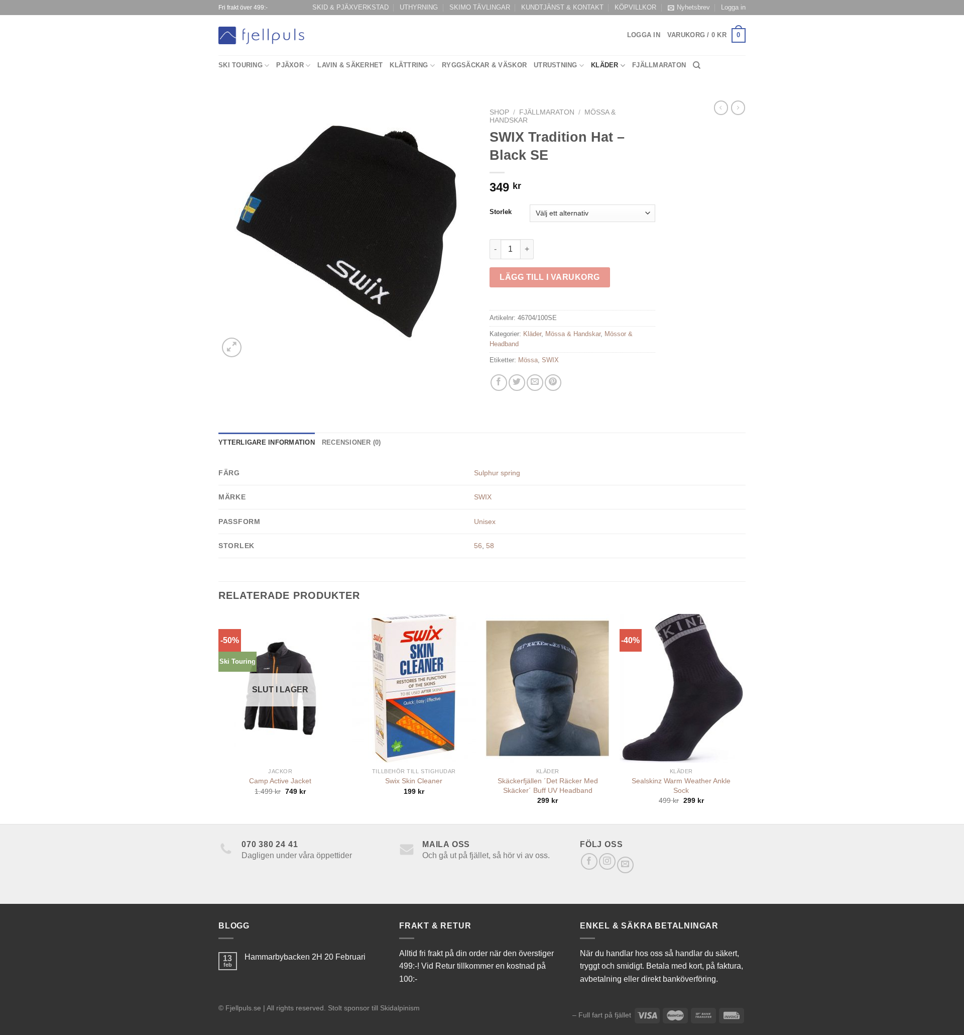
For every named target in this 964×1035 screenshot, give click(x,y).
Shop (499, 112)
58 (490, 546)
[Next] (742, 718)
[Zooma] (232, 347)
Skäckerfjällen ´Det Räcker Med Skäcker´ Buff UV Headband (548, 785)
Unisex (485, 522)
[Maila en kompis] (535, 382)
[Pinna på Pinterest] (553, 382)
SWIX (550, 360)
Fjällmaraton (659, 65)
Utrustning (555, 65)
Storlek (501, 212)
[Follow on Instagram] (607, 861)
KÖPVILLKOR (635, 7)
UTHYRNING (419, 7)
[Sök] (696, 65)
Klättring (409, 65)
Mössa (528, 360)
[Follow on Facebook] (589, 861)
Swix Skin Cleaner (413, 781)
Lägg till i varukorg (550, 277)
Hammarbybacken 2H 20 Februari (305, 957)
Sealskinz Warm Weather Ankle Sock (681, 785)
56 (478, 546)
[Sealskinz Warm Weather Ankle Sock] (682, 688)
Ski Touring (240, 65)
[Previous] (218, 718)
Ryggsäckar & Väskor (484, 65)
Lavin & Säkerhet (350, 65)
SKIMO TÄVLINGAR (479, 7)
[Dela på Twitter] (517, 382)
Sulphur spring (497, 473)
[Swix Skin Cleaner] (414, 688)
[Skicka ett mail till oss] (625, 865)
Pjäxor (290, 65)
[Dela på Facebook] (499, 382)
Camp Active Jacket (280, 781)
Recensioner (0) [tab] (351, 442)
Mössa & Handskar (572, 334)
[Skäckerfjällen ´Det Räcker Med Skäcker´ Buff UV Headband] (548, 688)
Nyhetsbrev (693, 7)
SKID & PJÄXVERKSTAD (350, 7)
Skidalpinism (400, 1008)
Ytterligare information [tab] (266, 442)
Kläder (605, 65)
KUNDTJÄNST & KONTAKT (562, 7)
